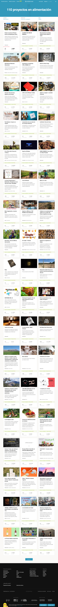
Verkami (29, 1)
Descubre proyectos (4, 1)
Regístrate (45, 1)
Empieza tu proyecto (12, 1)
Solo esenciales (43, 605)
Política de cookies (19, 605)
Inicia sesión (41, 1)
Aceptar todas (51, 605)
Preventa (18, 1)
